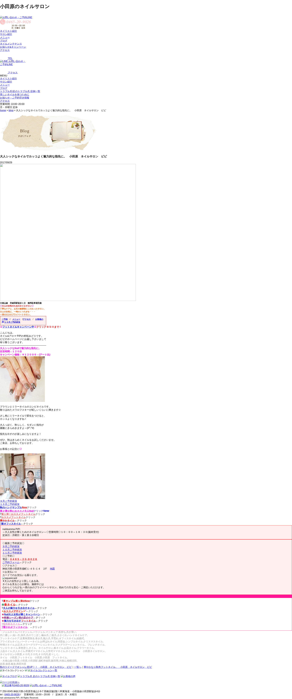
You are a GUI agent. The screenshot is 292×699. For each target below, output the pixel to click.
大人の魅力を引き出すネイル (19, 608)
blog (11, 110)
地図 (52, 568)
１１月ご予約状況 (12, 552)
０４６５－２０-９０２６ (23, 559)
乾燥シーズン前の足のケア (18, 617)
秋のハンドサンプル (11, 507)
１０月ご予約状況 (12, 322)
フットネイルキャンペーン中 (18, 327)
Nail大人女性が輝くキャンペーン (22, 614)
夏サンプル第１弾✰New (16, 601)
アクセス (27, 319)
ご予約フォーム (10, 562)
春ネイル (9, 604)
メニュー (5, 85)
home (3, 110)
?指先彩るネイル (11, 624)
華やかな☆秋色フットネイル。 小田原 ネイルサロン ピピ (118, 667)
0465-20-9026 (12, 694)
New (24, 507)
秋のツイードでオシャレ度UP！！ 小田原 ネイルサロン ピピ (36, 667)
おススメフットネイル (13, 517)
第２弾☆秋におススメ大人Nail (17, 511)
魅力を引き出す (20, 620)
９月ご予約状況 (8, 501)
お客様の (39, 319)
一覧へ (77, 667)
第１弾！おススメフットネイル (18, 514)
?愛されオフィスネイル (15, 627)
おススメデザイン (13, 611)
